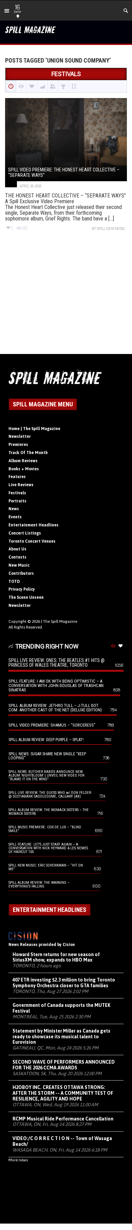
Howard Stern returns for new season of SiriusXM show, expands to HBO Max (56, 957)
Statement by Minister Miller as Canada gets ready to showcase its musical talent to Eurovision (61, 1036)
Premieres (18, 444)
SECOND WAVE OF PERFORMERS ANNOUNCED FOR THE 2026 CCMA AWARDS (64, 1064)
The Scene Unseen (26, 597)
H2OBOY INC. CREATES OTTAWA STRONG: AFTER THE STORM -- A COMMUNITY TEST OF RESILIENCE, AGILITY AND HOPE (63, 1093)
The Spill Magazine (60, 621)
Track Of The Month (28, 452)
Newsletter (19, 436)
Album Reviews (23, 460)
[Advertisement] (66, 298)
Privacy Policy (21, 589)
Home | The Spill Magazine (34, 428)
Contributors (21, 573)
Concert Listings (24, 533)
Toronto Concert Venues (32, 541)
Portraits (17, 501)
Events (15, 517)
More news (18, 1160)
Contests (17, 557)
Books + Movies (23, 469)
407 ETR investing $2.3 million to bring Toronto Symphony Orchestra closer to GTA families (64, 982)
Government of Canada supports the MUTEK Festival (61, 1008)
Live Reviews (21, 484)
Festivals (17, 493)
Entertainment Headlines (33, 525)
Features (17, 476)
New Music (18, 565)
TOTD (14, 581)
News (13, 508)
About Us (17, 549)
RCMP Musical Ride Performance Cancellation (63, 1118)
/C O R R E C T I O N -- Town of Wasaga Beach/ (62, 1141)
